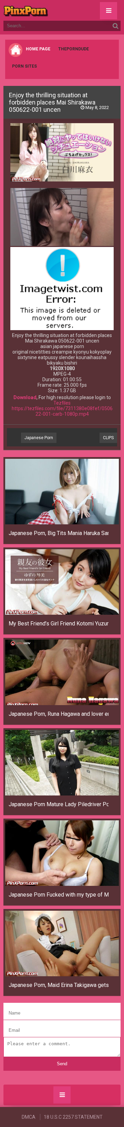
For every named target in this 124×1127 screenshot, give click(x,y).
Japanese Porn (38, 437)
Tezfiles (62, 403)
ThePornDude (73, 49)
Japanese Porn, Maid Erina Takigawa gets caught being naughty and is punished (58, 985)
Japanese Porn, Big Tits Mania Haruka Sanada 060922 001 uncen (58, 533)
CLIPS (108, 437)
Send (62, 1063)
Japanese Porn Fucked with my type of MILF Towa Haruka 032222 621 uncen (58, 894)
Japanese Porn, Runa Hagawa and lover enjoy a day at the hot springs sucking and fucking (58, 714)
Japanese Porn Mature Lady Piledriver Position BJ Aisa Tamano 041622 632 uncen (58, 804)
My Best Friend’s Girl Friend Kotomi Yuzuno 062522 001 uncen (58, 623)
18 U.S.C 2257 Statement (73, 1117)
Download (25, 397)
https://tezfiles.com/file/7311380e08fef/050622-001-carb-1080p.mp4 (62, 411)
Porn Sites (24, 66)
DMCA (28, 1117)
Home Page (38, 49)
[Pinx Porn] (44, 10)
